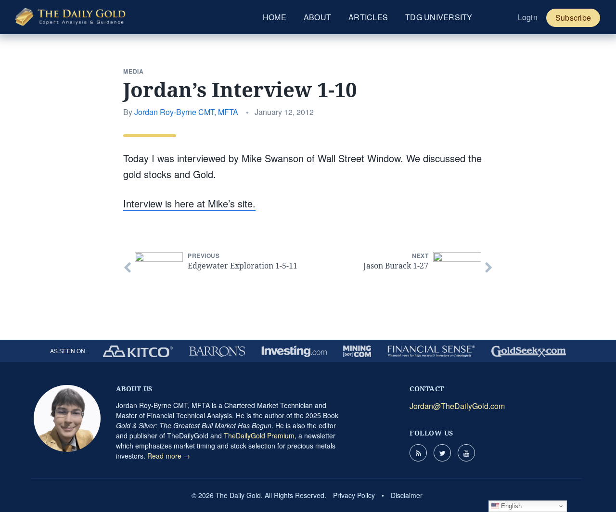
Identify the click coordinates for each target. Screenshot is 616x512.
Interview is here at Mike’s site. (189, 203)
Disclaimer (407, 495)
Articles (368, 17)
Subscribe (573, 17)
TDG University (439, 17)
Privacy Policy (354, 495)
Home (274, 17)
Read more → (168, 456)
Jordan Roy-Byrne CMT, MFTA (186, 111)
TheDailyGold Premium (259, 435)
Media (133, 71)
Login (528, 17)
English (510, 506)
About (317, 17)
